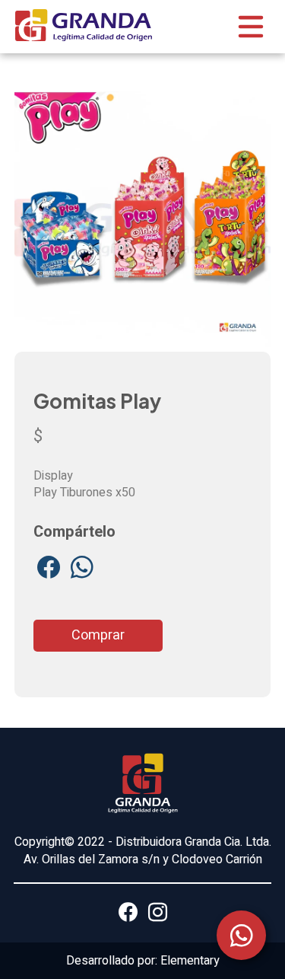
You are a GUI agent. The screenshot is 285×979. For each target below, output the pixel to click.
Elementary (190, 961)
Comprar (98, 635)
